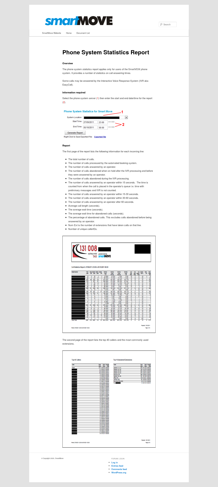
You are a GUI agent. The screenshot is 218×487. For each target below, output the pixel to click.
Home (68, 32)
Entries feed (117, 465)
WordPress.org (118, 472)
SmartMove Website (51, 32)
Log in (114, 462)
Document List (83, 32)
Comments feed (119, 469)
